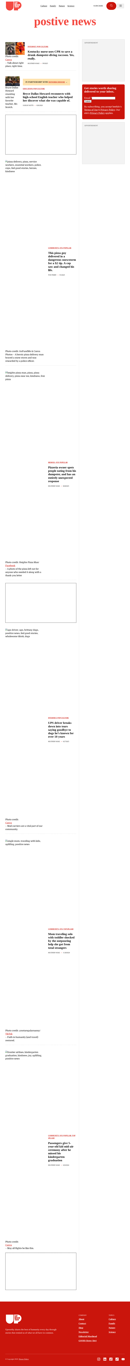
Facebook (10, 565)
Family (53, 6)
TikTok (8, 1034)
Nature (62, 6)
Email (88, 98)
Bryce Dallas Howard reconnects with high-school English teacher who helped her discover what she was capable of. (48, 97)
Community (53, 248)
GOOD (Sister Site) (88, 1340)
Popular (67, 248)
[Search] (111, 6)
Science (70, 6)
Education (28, 89)
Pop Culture (42, 47)
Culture (43, 6)
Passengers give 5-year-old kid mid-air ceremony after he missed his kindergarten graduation (61, 1152)
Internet (32, 47)
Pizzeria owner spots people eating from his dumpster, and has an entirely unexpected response (62, 474)
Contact (82, 1323)
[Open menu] (120, 6)
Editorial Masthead (88, 1336)
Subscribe (98, 6)
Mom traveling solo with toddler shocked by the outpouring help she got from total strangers (61, 940)
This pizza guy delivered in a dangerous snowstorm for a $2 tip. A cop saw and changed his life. (62, 261)
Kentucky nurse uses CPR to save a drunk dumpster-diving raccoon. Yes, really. (51, 55)
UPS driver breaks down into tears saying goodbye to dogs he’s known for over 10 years (61, 729)
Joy (61, 248)
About (81, 1319)
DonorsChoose (56, 82)
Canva (8, 59)
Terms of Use (91, 110)
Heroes (51, 462)
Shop (81, 1328)
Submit (87, 101)
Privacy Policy (107, 110)
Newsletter (84, 1332)
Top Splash (68, 929)
